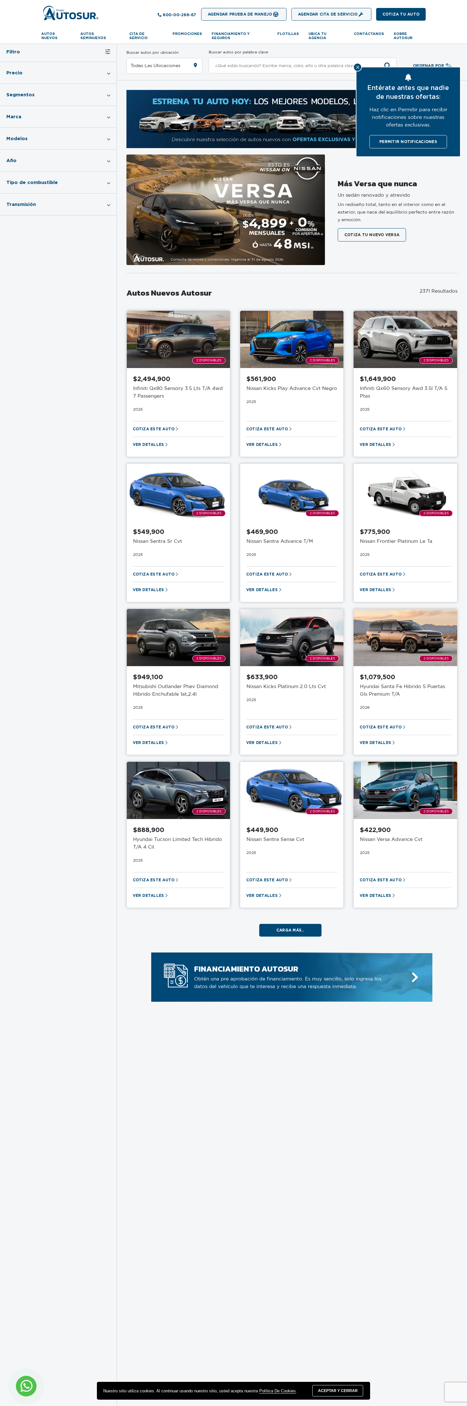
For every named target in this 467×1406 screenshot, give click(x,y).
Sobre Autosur (403, 36)
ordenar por (428, 66)
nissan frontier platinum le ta (396, 541)
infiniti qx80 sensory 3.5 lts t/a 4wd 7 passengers (178, 392)
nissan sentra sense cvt (275, 839)
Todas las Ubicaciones (155, 66)
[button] (401, 14)
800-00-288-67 (179, 15)
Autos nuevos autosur (169, 293)
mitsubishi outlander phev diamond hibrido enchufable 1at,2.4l (175, 690)
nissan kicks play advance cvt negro (292, 388)
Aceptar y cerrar (338, 1391)
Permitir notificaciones (408, 142)
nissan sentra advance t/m (280, 541)
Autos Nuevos (49, 36)
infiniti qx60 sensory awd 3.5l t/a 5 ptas (403, 392)
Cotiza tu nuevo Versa (371, 235)
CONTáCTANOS (369, 34)
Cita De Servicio (138, 36)
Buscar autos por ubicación (152, 52)
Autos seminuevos (93, 36)
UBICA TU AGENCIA (317, 36)
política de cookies (277, 1391)
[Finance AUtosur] (415, 977)
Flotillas (288, 34)
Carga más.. (290, 930)
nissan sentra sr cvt (157, 541)
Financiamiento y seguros (231, 36)
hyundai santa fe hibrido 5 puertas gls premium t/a (402, 690)
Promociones (187, 34)
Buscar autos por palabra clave (238, 52)
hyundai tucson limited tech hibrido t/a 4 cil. (177, 843)
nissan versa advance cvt (391, 839)
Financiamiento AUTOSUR (246, 969)
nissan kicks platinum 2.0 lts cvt (286, 686)
